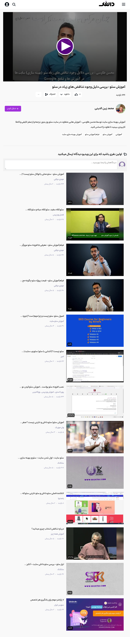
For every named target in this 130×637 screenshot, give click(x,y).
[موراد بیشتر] (38, 94)
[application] (65, 47)
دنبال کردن (11, 108)
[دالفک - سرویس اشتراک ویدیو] (109, 4)
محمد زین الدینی (104, 108)
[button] (65, 46)
